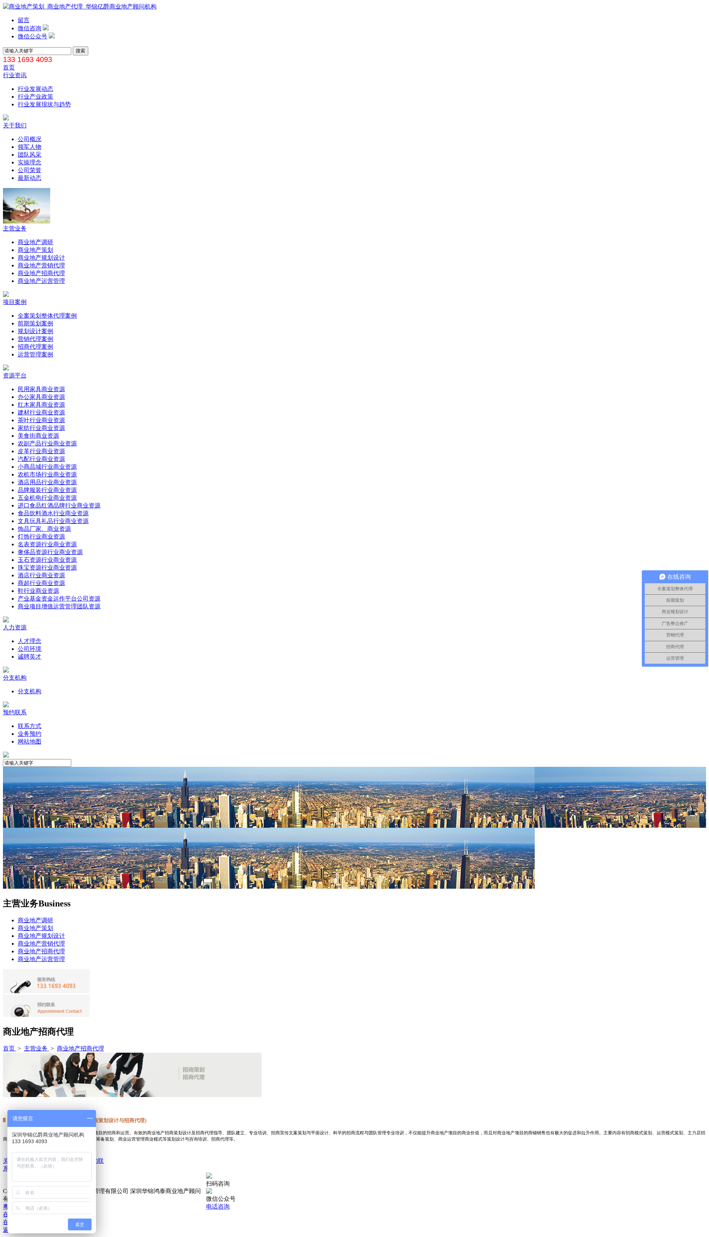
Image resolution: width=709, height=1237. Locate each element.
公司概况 (29, 139)
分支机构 (15, 677)
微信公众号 (32, 36)
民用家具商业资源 (41, 389)
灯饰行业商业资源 (41, 536)
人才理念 (29, 641)
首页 (9, 67)
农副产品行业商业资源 (47, 443)
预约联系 (15, 712)
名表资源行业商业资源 (47, 544)
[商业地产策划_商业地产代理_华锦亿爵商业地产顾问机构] (80, 6)
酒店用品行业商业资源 (47, 482)
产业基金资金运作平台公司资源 (59, 598)
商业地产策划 (35, 250)
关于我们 (15, 125)
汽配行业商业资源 (41, 459)
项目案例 (15, 302)
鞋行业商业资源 (38, 591)
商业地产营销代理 (41, 265)
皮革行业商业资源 (41, 451)
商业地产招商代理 (41, 273)
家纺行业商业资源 (41, 428)
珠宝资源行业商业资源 (47, 567)
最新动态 (29, 178)
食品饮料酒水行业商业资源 (53, 513)
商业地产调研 (35, 242)
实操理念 (29, 162)
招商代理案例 (35, 347)
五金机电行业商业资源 (47, 498)
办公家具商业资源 (41, 397)
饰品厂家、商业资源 (44, 529)
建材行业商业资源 (41, 412)
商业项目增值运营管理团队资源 (59, 606)
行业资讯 (15, 75)
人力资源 (15, 627)
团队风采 (29, 154)
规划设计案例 (35, 331)
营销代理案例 (35, 339)
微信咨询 (29, 28)
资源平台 (15, 375)
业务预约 (29, 734)
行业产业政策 (35, 96)
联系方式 (29, 726)
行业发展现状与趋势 (44, 104)
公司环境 (29, 649)
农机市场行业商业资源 (47, 474)
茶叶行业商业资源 (41, 420)
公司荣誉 (29, 170)
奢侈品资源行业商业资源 (50, 552)
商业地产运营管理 (41, 281)
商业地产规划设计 (41, 257)
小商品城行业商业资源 (47, 467)
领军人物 (29, 147)
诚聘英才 (29, 656)
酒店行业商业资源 (41, 575)
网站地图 (29, 741)
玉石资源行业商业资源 (47, 560)
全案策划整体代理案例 (47, 315)
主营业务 (15, 228)
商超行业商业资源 (41, 583)
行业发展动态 (35, 89)
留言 (24, 20)
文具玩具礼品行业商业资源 (53, 521)
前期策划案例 (35, 323)
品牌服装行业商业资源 (47, 490)
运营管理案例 (35, 354)
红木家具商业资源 (41, 404)
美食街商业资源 (38, 436)
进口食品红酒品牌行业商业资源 (59, 505)
